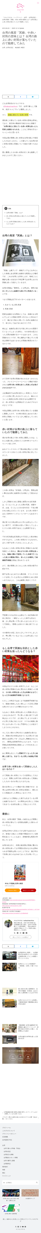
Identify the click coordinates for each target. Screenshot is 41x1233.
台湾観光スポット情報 (11, 1157)
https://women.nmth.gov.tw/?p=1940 (12, 905)
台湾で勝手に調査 (9, 1160)
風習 (23, 47)
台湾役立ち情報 (8, 1154)
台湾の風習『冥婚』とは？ (14, 213)
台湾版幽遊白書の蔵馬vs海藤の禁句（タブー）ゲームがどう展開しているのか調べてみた (21, 1113)
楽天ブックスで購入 (28, 890)
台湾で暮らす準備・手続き (12, 1148)
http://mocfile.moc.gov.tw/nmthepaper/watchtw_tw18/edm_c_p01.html (21, 909)
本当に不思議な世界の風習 (14, 883)
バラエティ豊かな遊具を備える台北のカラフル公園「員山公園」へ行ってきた (19, 1118)
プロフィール (6, 1128)
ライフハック (6, 1176)
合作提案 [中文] (7, 1140)
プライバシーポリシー (9, 1134)
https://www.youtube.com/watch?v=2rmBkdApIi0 (15, 913)
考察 (3, 1170)
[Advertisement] (20, 72)
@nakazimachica (10, 106)
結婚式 (18, 47)
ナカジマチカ (21, 1229)
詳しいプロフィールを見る (20, 937)
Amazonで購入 (12, 890)
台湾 (3, 47)
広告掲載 (5, 1137)
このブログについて (8, 1131)
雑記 (3, 1173)
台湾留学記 (7, 1164)
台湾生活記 (9, 47)
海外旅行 (5, 1167)
